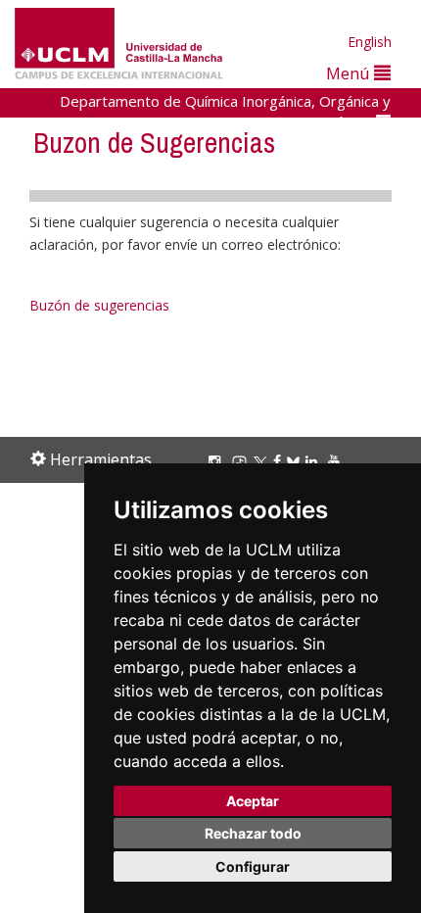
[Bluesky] (296, 461)
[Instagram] (217, 461)
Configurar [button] (252, 866)
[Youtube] (337, 461)
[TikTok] (242, 461)
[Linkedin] (311, 461)
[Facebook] (280, 461)
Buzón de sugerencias (99, 305)
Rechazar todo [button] (253, 833)
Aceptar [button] (252, 801)
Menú (350, 73)
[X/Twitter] (263, 461)
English (370, 41)
